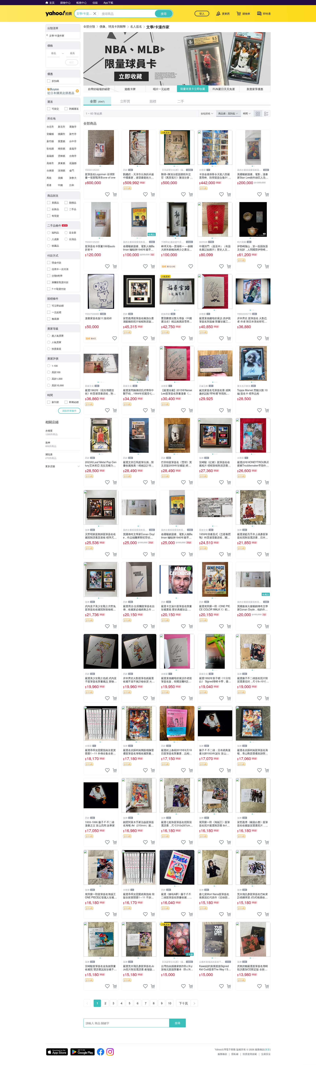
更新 (267, 1049)
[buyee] (62, 91)
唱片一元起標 (161, 89)
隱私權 (234, 1054)
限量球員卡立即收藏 (192, 89)
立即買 (125, 101)
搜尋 (177, 1023)
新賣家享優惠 (255, 89)
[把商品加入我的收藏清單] (107, 194)
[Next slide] (116, 147)
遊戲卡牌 (130, 89)
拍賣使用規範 (250, 1054)
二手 (180, 101)
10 (169, 1003)
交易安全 (266, 1054)
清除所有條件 (69, 410)
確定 (71, 62)
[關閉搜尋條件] (95, 13)
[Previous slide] (86, 147)
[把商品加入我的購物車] (114, 194)
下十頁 (183, 1003)
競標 (153, 101)
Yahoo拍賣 (58, 13)
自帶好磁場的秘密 (99, 89)
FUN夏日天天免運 (224, 89)
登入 (201, 13)
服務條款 (222, 1054)
